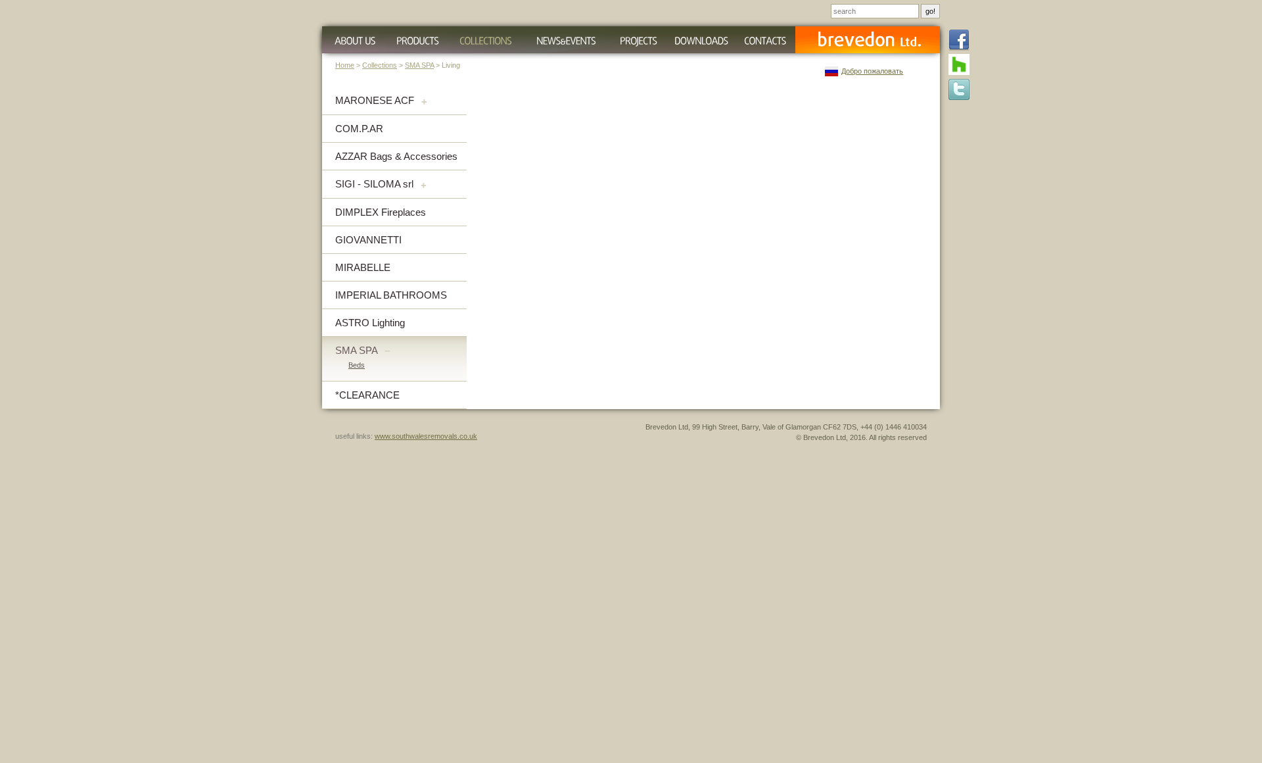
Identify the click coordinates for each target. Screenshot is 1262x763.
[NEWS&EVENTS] (566, 39)
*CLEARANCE (367, 395)
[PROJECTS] (638, 39)
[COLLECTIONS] (485, 39)
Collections (379, 65)
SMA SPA (419, 65)
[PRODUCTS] (417, 39)
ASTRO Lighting (370, 322)
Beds (356, 365)
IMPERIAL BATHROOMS (391, 295)
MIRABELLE (362, 267)
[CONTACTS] (765, 39)
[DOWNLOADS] (701, 39)
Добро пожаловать (872, 71)
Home (344, 65)
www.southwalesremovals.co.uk (426, 436)
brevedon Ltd (867, 39)
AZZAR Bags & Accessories (396, 156)
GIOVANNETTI (368, 239)
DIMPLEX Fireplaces (380, 212)
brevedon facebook (959, 41)
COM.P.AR (359, 128)
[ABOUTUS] (353, 39)
